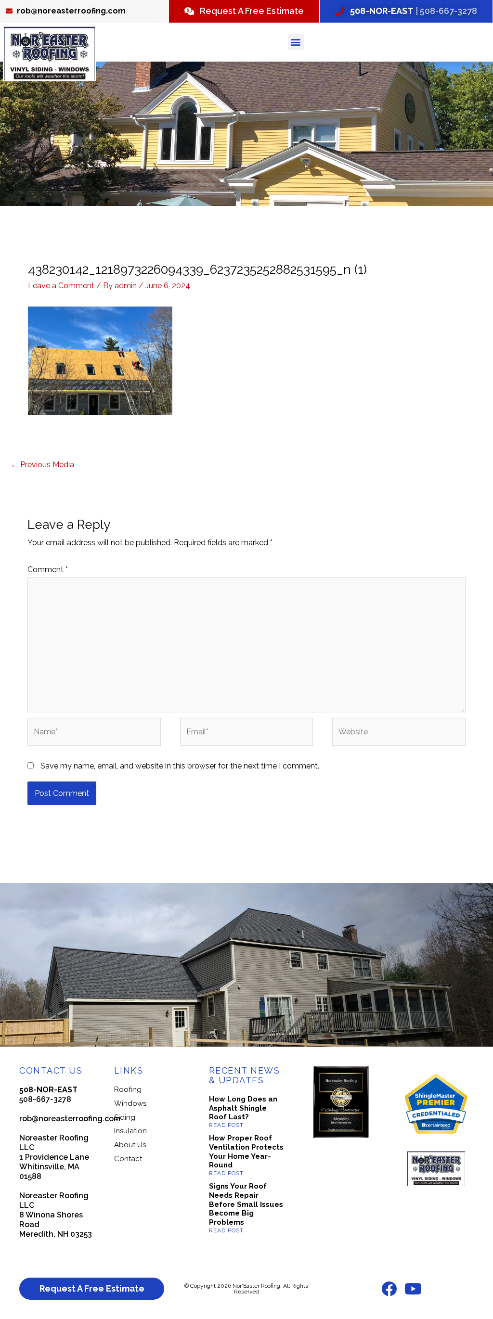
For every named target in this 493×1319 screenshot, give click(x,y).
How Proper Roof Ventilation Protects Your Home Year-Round (246, 1151)
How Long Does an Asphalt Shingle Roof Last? (243, 1108)
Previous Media (42, 464)
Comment (47, 569)
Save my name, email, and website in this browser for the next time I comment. (179, 765)
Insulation (130, 1131)
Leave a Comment (61, 285)
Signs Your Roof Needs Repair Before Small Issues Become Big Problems (246, 1204)
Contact (128, 1158)
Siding (124, 1117)
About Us (130, 1144)
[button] (296, 42)
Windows (130, 1103)
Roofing (128, 1089)
